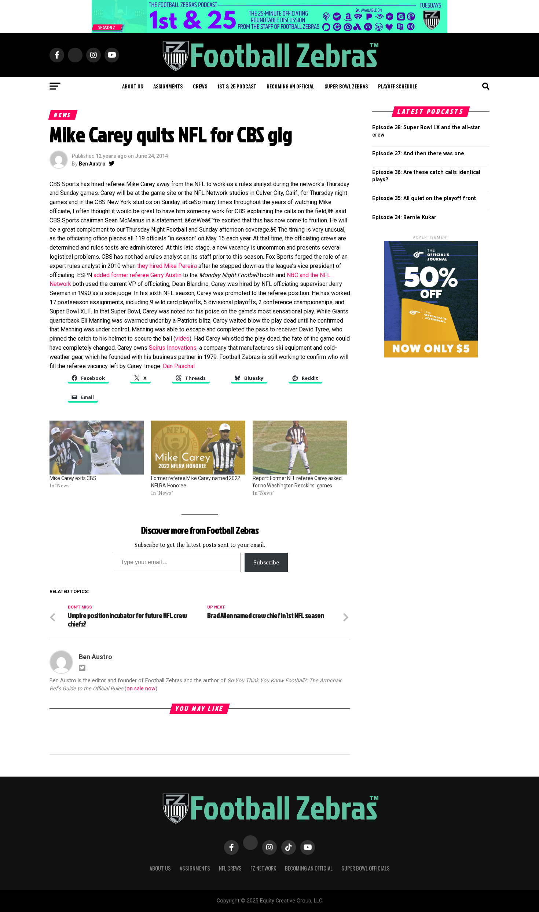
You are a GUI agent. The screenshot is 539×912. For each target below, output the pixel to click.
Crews (200, 86)
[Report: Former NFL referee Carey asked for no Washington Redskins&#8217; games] (300, 448)
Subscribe (266, 562)
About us (132, 86)
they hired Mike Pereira (167, 265)
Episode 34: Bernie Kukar (404, 217)
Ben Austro (92, 164)
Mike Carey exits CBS (73, 478)
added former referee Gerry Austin (138, 275)
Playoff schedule (397, 86)
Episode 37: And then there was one (418, 153)
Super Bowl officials (365, 868)
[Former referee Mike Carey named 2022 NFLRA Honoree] (198, 448)
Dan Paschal (179, 366)
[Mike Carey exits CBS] (97, 448)
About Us (160, 868)
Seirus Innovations (173, 347)
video (182, 338)
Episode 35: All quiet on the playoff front (424, 198)
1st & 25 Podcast (236, 86)
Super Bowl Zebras (346, 86)
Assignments (168, 86)
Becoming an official (290, 86)
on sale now (140, 689)
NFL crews (230, 868)
